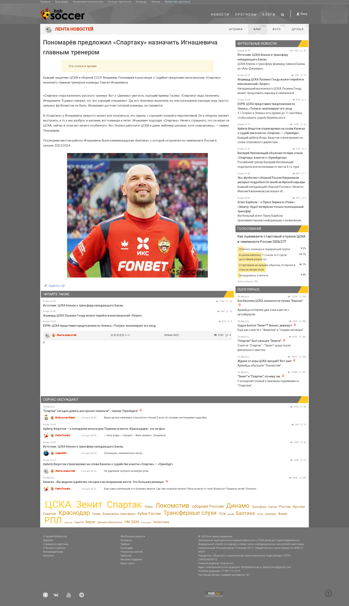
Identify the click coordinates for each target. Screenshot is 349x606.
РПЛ (53, 520)
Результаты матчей (132, 551)
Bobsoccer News (65, 417)
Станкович (146, 522)
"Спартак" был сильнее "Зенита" (259, 340)
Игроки (155, 1)
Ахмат (282, 514)
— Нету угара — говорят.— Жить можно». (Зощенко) (135, 435)
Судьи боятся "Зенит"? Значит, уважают (265, 325)
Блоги (269, 14)
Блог (260, 28)
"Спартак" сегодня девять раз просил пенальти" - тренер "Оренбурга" (90, 411)
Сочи (260, 513)
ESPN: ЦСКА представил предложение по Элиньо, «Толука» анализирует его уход (99, 325)
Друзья (300, 28)
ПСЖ (222, 514)
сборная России (208, 506)
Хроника (236, 29)
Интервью (126, 540)
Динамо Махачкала (109, 522)
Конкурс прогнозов (119, 1)
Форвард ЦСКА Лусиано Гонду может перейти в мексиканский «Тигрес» (92, 315)
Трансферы (61, 1)
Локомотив (172, 505)
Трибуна (125, 544)
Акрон (90, 522)
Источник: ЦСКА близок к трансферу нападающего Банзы (83, 305)
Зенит (89, 504)
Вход (304, 13)
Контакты (48, 555)
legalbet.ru (55, 285)
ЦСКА (58, 504)
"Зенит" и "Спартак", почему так (259, 376)
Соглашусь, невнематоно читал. (123, 453)
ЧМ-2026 (131, 522)
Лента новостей (66, 335)
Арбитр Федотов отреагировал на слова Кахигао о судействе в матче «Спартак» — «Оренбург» (108, 464)
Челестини (161, 522)
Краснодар (74, 512)
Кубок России (149, 513)
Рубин (149, 506)
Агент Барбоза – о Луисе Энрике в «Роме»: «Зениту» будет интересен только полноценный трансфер (271, 207)
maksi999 (60, 453)
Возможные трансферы (119, 514)
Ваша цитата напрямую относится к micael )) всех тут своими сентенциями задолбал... (156, 417)
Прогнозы (246, 14)
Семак (96, 513)
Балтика (245, 513)
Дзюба (230, 514)
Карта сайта (127, 563)
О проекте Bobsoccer (55, 536)
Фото (278, 28)
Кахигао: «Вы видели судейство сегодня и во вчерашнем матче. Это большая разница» (103, 482)
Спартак (124, 504)
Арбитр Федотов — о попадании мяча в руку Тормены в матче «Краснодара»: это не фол (104, 428)
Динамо (237, 505)
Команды (141, 1)
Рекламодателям (53, 551)
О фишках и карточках (55, 544)
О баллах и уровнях (54, 548)
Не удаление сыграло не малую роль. (126, 470)
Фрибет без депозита (177, 1)
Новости (220, 14)
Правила (45, 1)
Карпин (272, 506)
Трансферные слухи (190, 512)
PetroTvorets (62, 435)
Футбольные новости (133, 536)
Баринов (68, 522)
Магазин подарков (131, 559)
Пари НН (79, 522)
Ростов (285, 507)
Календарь (127, 548)
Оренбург (270, 513)
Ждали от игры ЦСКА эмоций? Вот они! (264, 361)
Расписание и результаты (88, 1)
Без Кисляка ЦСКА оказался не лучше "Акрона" (270, 300)
